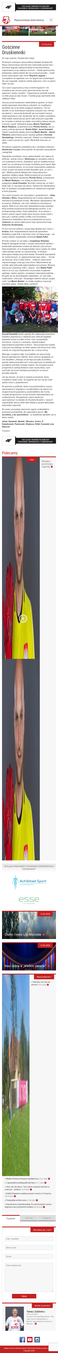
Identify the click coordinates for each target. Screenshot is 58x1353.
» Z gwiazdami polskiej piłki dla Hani (24, 1183)
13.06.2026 (45, 914)
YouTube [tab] (29, 1217)
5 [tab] (44, 33)
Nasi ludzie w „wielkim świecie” (26, 966)
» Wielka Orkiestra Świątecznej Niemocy (26, 1179)
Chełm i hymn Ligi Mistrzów (23, 934)
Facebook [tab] (11, 1218)
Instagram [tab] (46, 1217)
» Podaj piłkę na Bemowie (20, 1200)
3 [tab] (39, 33)
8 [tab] (50, 33)
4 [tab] (41, 33)
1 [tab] (35, 33)
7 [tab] (48, 33)
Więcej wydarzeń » (44, 977)
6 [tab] (46, 33)
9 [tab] (52, 33)
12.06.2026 (45, 945)
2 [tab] (37, 33)
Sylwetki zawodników (42, 1306)
